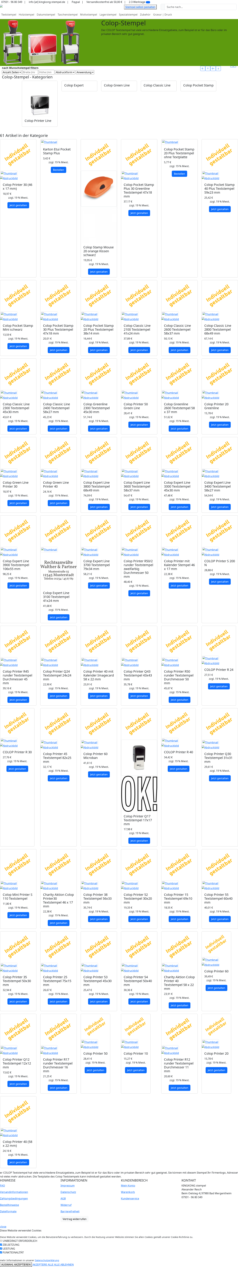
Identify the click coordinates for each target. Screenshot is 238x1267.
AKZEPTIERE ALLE (43, 1264)
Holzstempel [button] (26, 14)
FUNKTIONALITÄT (13, 1252)
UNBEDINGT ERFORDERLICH (20, 1241)
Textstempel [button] (8, 14)
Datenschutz (68, 1192)
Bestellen (58, 170)
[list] (234, 67)
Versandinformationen (14, 1192)
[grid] (231, 67)
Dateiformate (8, 1211)
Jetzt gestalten (18, 205)
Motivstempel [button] (88, 14)
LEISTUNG (9, 1248)
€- (203, 68)
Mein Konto (128, 1185)
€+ (213, 68)
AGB (63, 1198)
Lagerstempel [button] (108, 14)
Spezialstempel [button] (128, 14)
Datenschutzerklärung (47, 1260)
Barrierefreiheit (70, 1211)
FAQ (2, 1185)
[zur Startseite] (1, 6)
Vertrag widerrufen (74, 1219)
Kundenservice (130, 1198)
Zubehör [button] (145, 14)
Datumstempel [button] (46, 14)
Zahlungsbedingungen (14, 1198)
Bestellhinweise (9, 1205)
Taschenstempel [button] (68, 14)
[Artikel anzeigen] (18, 175)
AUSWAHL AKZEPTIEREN (16, 1264)
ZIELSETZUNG (11, 1244)
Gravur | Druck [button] (162, 14)
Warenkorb (128, 1192)
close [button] (3, 1226)
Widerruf (66, 1205)
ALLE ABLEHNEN (64, 1264)
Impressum (68, 1185)
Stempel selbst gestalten (140, 7)
